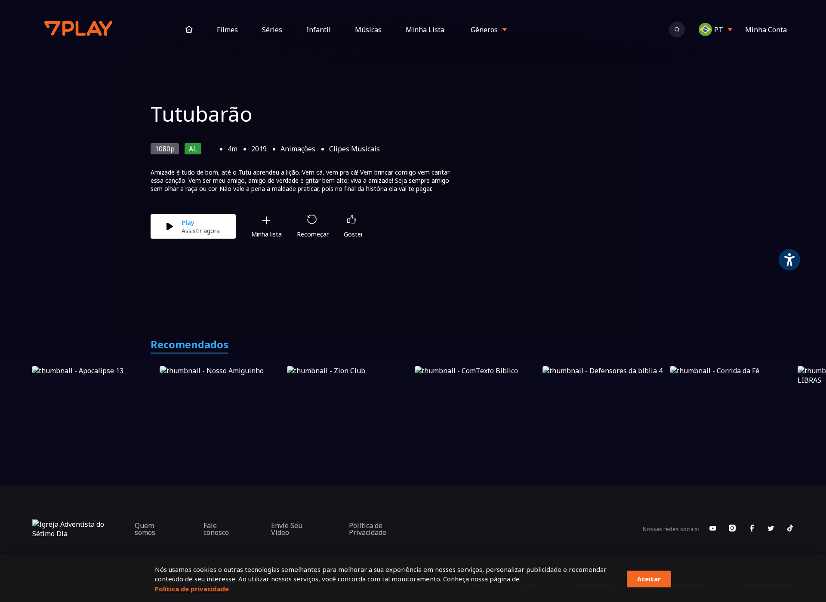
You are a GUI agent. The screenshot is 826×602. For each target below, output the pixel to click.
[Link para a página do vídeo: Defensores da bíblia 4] (604, 401)
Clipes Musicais (354, 149)
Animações (297, 149)
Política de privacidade (192, 588)
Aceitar (649, 578)
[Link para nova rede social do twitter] (770, 529)
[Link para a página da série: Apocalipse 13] (94, 401)
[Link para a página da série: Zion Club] (349, 401)
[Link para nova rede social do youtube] (712, 529)
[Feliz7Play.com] (79, 29)
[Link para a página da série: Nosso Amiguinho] (222, 401)
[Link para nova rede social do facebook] (751, 529)
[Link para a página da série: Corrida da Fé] (732, 401)
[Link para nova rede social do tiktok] (790, 529)
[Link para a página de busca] (677, 29)
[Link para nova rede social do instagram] (732, 529)
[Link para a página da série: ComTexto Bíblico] (477, 401)
